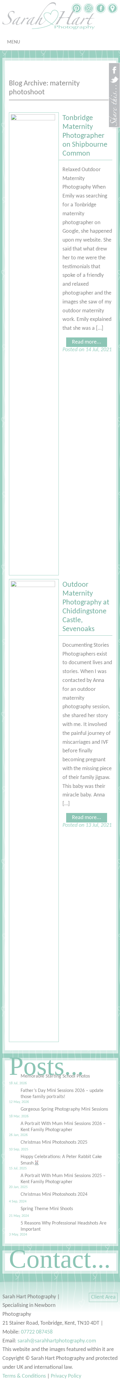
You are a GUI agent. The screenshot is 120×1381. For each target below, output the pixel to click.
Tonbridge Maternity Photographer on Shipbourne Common (84, 136)
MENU (13, 42)
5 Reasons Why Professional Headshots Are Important (63, 1226)
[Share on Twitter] (114, 82)
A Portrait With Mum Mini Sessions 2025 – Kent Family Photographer (63, 1178)
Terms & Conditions (24, 1376)
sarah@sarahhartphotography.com (57, 1341)
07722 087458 (37, 1332)
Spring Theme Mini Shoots (47, 1208)
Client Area (103, 1297)
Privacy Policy (66, 1376)
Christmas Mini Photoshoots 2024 (54, 1194)
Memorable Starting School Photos (55, 1076)
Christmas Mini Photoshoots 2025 (54, 1142)
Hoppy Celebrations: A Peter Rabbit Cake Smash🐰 (61, 1160)
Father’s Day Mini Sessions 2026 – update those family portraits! (62, 1093)
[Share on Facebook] (114, 73)
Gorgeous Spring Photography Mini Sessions (64, 1109)
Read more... (86, 342)
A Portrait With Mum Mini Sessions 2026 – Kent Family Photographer (63, 1126)
